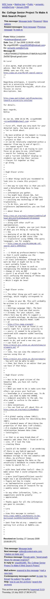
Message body (25, 21)
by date (40, 576)
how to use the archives (20, 582)
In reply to (18, 30)
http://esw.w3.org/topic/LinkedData (21, 409)
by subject (16, 579)
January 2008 (22, 7)
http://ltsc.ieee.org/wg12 (20, 324)
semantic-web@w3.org (17, 48)
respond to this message (28, 570)
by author (26, 579)
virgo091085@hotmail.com (32, 45)
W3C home (7, 4)
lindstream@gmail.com (15, 39)
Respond (37, 21)
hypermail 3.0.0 (37, 589)
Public (30, 4)
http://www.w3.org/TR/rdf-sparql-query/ (23, 73)
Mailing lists (19, 4)
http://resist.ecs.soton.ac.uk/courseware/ (25, 359)
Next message (29, 27)
